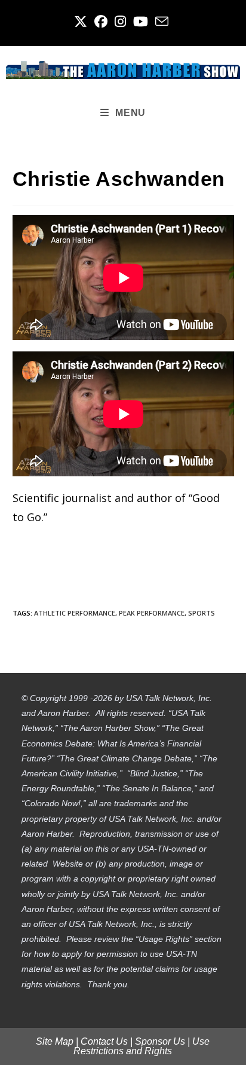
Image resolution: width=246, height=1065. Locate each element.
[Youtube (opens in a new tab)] (141, 21)
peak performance (151, 612)
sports (201, 612)
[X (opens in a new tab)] (82, 21)
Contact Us (104, 1041)
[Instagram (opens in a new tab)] (120, 21)
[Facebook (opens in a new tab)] (101, 21)
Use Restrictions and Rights (141, 1046)
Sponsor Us (160, 1041)
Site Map (54, 1041)
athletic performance (74, 612)
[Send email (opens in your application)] (162, 21)
